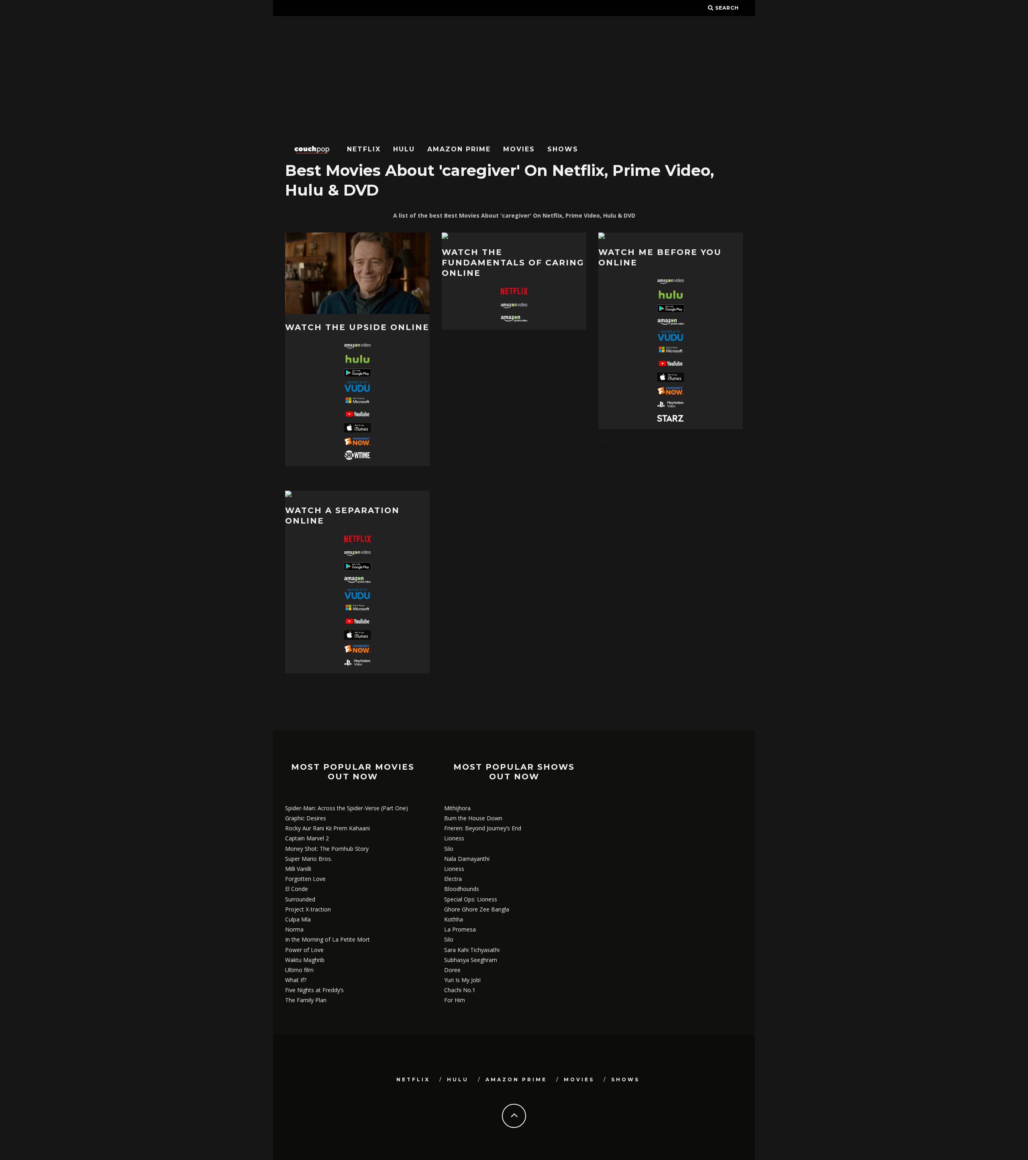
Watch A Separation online (342, 516)
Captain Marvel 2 (307, 838)
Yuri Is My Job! (462, 980)
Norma (294, 929)
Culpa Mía (298, 919)
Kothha (453, 919)
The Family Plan (305, 1000)
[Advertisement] (514, 76)
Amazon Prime (459, 149)
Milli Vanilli (298, 869)
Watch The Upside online (357, 327)
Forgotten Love (305, 879)
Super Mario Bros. (308, 858)
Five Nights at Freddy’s (314, 990)
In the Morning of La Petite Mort (327, 939)
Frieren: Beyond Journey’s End (482, 828)
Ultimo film (299, 970)
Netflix (364, 149)
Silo (448, 848)
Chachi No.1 (459, 990)
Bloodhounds (461, 889)
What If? (295, 980)
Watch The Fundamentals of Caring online (513, 262)
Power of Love (304, 950)
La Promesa (460, 929)
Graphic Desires (305, 818)
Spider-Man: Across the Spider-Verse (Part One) (346, 808)
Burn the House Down (473, 818)
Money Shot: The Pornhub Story (327, 848)
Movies (519, 149)
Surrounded (300, 899)
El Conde (296, 889)
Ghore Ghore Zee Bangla (476, 909)
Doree (452, 970)
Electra (453, 879)
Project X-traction (308, 909)
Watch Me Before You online (660, 257)
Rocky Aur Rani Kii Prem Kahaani (327, 828)
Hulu (404, 149)
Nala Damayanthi (467, 858)
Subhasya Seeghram (470, 960)
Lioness (454, 838)
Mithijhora (457, 808)
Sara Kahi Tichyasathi (472, 950)
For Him (454, 1000)
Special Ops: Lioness (470, 899)
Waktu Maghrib (304, 960)
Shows (562, 149)
